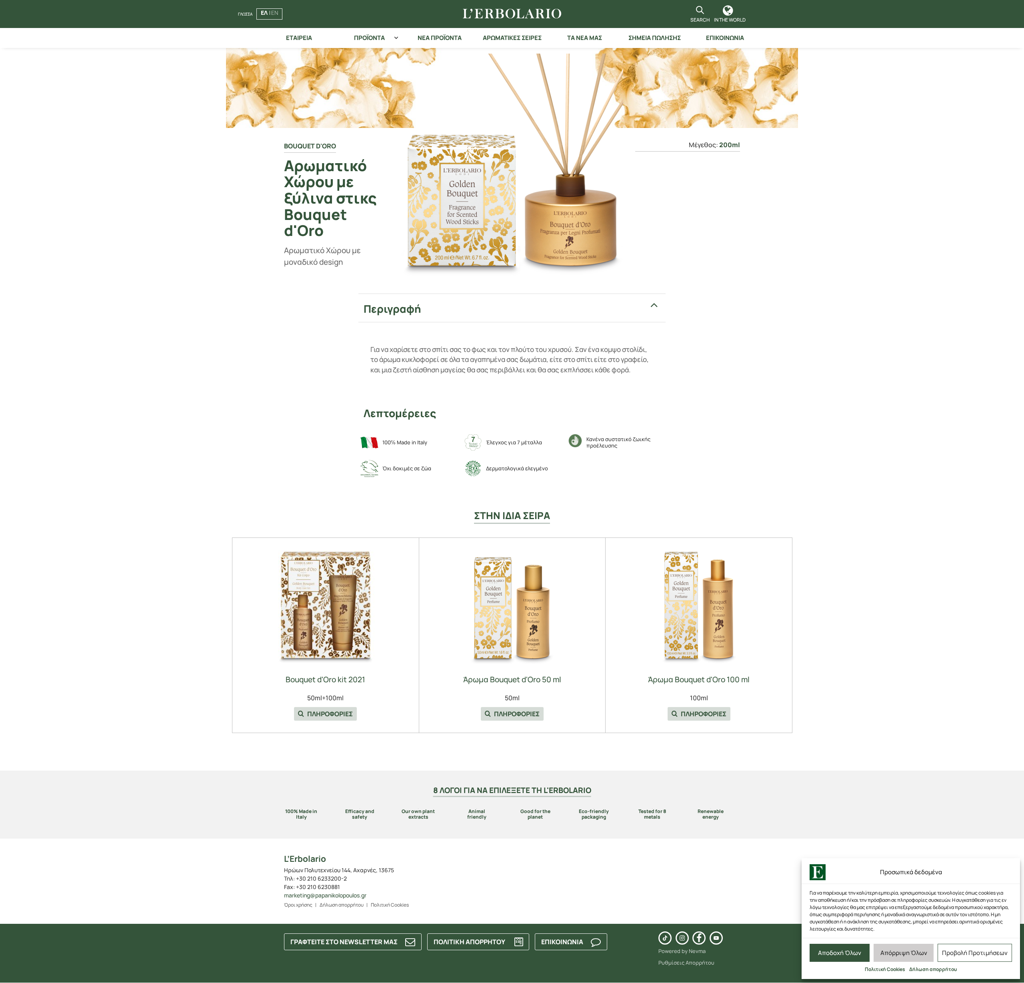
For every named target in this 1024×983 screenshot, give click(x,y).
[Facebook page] (699, 938)
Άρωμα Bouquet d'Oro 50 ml (512, 679)
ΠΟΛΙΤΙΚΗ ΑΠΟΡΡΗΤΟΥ (469, 941)
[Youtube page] (716, 938)
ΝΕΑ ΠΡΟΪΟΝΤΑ (440, 38)
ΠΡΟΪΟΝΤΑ (369, 38)
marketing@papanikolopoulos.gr (325, 895)
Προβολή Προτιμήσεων (975, 953)
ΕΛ (264, 12)
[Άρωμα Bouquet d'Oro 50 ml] (512, 604)
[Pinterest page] (665, 938)
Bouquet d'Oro (310, 146)
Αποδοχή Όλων (839, 953)
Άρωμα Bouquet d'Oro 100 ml (699, 679)
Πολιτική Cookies (885, 969)
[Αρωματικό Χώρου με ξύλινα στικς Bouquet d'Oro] (512, 165)
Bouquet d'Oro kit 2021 (325, 679)
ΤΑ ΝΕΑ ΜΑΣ (584, 38)
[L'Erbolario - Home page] (512, 14)
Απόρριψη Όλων (903, 953)
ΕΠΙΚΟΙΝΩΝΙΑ (725, 38)
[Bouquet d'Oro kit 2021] (326, 604)
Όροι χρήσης (298, 904)
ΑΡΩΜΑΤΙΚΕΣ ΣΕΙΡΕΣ (512, 38)
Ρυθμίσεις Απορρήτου (686, 962)
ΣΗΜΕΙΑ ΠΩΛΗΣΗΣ (654, 38)
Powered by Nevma (682, 951)
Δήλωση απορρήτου (933, 969)
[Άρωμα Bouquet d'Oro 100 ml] (699, 604)
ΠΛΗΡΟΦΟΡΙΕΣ (329, 713)
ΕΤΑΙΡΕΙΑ (299, 38)
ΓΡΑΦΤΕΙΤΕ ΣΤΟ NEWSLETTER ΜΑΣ (344, 941)
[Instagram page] (682, 938)
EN (274, 12)
